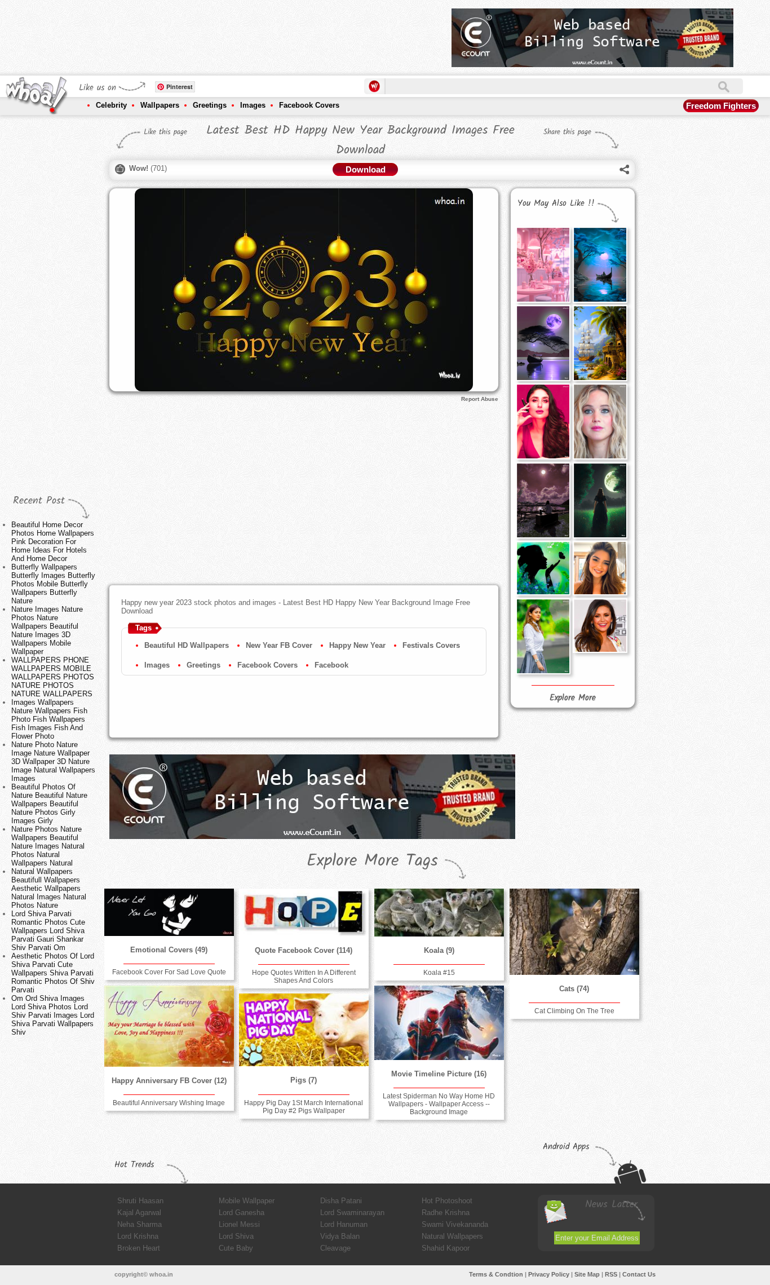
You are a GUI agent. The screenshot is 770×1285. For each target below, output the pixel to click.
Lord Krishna (137, 1236)
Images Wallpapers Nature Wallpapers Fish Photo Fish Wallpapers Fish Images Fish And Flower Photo (49, 719)
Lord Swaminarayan (352, 1212)
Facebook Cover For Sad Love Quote (169, 972)
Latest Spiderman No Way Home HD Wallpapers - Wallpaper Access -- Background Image (439, 1104)
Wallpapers (159, 105)
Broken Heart (138, 1248)
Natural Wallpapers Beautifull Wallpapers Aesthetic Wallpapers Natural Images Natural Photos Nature (48, 888)
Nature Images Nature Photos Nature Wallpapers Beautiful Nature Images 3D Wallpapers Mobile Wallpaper (47, 630)
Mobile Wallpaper (247, 1200)
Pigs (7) (303, 1080)
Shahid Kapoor (446, 1248)
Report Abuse (479, 399)
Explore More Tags (372, 861)
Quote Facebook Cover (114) (303, 950)
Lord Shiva (236, 1236)
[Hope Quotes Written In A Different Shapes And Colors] (304, 913)
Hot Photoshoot (447, 1200)
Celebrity (111, 105)
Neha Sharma (139, 1224)
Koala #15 (439, 973)
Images (252, 105)
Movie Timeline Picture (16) (438, 1074)
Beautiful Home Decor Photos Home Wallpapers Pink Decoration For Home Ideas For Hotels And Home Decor (52, 541)
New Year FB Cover (279, 645)
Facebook (331, 665)
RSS (611, 1274)
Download (366, 169)
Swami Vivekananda (455, 1224)
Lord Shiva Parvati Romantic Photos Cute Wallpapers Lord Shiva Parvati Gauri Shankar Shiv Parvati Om (48, 930)
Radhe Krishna (446, 1212)
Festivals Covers (431, 645)
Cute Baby (236, 1248)
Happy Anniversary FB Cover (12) (169, 1080)
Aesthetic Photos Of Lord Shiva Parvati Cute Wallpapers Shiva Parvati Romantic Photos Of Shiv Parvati (53, 973)
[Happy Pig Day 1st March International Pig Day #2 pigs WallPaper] (304, 1029)
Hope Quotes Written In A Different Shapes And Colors (304, 976)
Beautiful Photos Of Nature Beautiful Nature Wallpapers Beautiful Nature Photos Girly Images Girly (49, 804)
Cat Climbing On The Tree (574, 1011)
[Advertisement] (238, 33)
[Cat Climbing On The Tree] (574, 932)
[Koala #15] (439, 913)
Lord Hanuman (344, 1224)
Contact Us (639, 1274)
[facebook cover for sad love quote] (169, 912)
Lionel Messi (239, 1224)
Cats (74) (574, 988)
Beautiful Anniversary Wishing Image (169, 1103)
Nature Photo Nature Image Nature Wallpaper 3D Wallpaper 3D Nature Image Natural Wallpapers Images (53, 761)
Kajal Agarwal (139, 1212)
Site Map (587, 1274)
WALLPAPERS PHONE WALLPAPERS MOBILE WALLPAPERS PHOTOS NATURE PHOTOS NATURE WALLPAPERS (52, 677)
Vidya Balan (340, 1236)
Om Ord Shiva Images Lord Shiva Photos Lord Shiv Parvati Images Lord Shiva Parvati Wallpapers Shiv (52, 1015)
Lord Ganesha (241, 1212)
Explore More (573, 698)
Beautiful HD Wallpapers (186, 645)
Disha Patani (341, 1200)
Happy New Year (357, 645)
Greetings (210, 105)
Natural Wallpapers (452, 1236)
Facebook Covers (309, 105)
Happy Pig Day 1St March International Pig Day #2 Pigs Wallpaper (303, 1107)
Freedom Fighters (721, 106)
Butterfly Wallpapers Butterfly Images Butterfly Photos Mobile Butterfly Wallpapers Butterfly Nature (53, 584)
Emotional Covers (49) (168, 950)
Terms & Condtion (496, 1274)
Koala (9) (439, 950)
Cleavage (335, 1248)
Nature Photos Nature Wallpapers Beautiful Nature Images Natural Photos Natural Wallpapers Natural (48, 846)
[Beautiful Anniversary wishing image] (169, 1026)
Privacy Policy (548, 1274)
